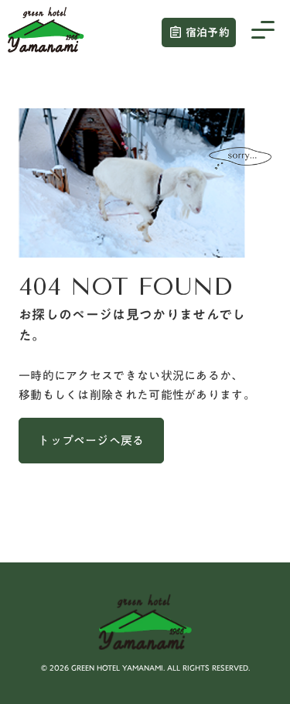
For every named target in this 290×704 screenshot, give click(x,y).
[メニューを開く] (263, 32)
